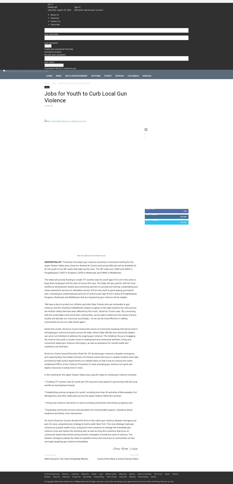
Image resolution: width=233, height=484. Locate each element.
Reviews (47, 477)
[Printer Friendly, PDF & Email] (125, 449)
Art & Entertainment (76, 76)
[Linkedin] (72, 112)
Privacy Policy (99, 477)
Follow (183, 217)
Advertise (66, 477)
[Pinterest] (59, 112)
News (58, 76)
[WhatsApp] (65, 112)
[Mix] (84, 112)
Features (96, 76)
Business (65, 474)
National (132, 477)
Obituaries (123, 474)
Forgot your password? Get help (58, 49)
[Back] (87, 4)
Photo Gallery (143, 477)
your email (49, 62)
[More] (97, 112)
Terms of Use (112, 477)
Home (49, 76)
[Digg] (90, 112)
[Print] (78, 112)
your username (51, 34)
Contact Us (76, 477)
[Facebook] (79, 4)
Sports (108, 76)
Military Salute (111, 474)
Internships (87, 477)
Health (94, 474)
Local (54, 83)
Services (147, 76)
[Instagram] (81, 4)
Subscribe (123, 477)
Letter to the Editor (145, 474)
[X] (82, 4)
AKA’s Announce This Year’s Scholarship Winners (66, 459)
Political (175, 474)
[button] (185, 76)
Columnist (133, 76)
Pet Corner (158, 474)
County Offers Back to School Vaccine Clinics (117, 459)
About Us (56, 477)
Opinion (119, 76)
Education (85, 474)
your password (51, 43)
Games (153, 477)
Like (185, 211)
